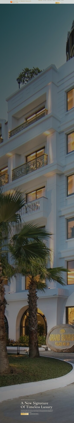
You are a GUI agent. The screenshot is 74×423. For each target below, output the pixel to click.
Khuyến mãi (58, 0)
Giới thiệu (45, 0)
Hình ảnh (54, 0)
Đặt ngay (57, 2)
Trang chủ (40, 0)
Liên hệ (62, 0)
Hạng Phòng (49, 0)
